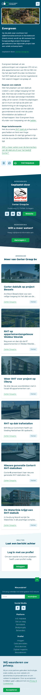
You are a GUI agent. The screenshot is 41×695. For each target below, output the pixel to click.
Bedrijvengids (20, 627)
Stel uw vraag (20, 622)
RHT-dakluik (21, 129)
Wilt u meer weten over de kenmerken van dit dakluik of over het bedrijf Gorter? (19, 150)
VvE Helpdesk (20, 619)
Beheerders (20, 630)
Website (29, 214)
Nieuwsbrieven (20, 652)
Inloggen (20, 567)
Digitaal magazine (20, 649)
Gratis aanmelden (20, 643)
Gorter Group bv (22, 52)
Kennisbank (20, 624)
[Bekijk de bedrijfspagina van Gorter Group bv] (7, 214)
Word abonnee (20, 646)
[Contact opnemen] (13, 214)
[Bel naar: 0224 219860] (19, 214)
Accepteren (11, 690)
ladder (33, 120)
